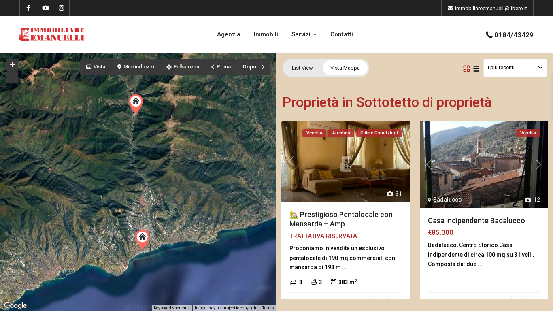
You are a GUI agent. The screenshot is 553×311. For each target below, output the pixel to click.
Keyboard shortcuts (172, 308)
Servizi (301, 34)
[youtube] (44, 8)
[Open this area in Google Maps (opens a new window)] (15, 305)
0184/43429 (514, 35)
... (344, 267)
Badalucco (447, 199)
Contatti (341, 34)
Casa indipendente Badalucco (476, 220)
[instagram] (61, 8)
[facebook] (28, 8)
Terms (268, 308)
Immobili (266, 34)
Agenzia (228, 34)
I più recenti (501, 67)
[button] (147, 242)
